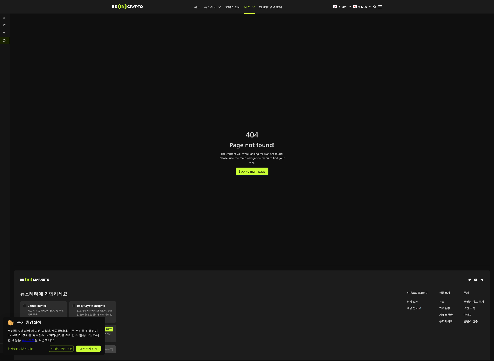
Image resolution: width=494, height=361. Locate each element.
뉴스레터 (210, 7)
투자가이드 (446, 321)
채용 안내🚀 (414, 308)
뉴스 (442, 301)
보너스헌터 (232, 7)
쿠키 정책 (28, 340)
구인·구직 (469, 308)
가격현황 (444, 308)
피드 (197, 7)
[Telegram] (482, 280)
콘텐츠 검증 (471, 321)
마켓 (247, 7)
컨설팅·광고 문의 (270, 7)
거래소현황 (446, 314)
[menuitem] (5, 17)
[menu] (5, 29)
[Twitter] (470, 280)
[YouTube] (476, 280)
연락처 (468, 314)
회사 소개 (412, 301)
